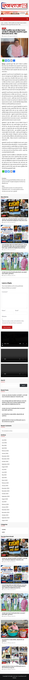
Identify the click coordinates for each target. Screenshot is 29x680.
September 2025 (6, 464)
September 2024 (6, 496)
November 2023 (5, 512)
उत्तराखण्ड (3, 28)
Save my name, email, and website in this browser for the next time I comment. (13, 322)
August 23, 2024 (12, 36)
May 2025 (4, 474)
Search (3, 380)
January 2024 (5, 507)
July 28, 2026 (11, 222)
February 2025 (5, 482)
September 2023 (6, 517)
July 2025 (4, 469)
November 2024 (5, 491)
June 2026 (4, 442)
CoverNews (20, 676)
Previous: (13, 181)
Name (4, 310)
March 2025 (4, 480)
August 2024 (5, 499)
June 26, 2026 (11, 249)
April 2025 (4, 477)
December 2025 (5, 456)
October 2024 (5, 493)
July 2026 (4, 440)
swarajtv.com (5, 36)
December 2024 (5, 488)
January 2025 (5, 485)
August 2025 (5, 466)
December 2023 (5, 509)
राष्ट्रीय (3, 532)
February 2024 (5, 504)
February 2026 (5, 450)
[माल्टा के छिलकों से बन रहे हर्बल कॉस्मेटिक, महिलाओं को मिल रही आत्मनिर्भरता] (14, 629)
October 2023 (5, 515)
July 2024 (4, 501)
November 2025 (5, 458)
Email (17, 310)
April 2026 (4, 448)
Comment (5, 292)
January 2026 (5, 453)
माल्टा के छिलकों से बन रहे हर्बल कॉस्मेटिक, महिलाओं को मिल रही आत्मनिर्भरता (13, 415)
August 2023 (5, 520)
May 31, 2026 (11, 275)
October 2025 (5, 461)
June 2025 (4, 472)
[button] (2, 19)
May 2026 (4, 445)
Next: (13, 188)
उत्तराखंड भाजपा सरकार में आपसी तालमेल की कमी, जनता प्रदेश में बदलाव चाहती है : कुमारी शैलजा (13, 409)
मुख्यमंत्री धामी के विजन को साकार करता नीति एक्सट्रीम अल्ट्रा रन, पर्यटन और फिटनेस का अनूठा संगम (13, 420)
